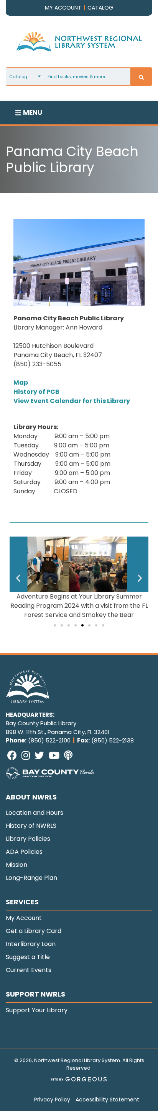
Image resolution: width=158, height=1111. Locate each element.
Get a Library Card (33, 931)
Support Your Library (36, 1010)
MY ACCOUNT (63, 7)
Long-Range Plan (31, 877)
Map (20, 382)
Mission (16, 864)
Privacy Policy (52, 1099)
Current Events (28, 970)
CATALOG (100, 7)
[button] (18, 578)
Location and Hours (34, 812)
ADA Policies (24, 851)
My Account (24, 918)
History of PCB (36, 391)
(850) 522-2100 (49, 740)
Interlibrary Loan (31, 944)
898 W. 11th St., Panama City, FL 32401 (58, 732)
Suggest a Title (28, 957)
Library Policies (28, 838)
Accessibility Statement (107, 1099)
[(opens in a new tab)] (50, 776)
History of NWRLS (31, 825)
